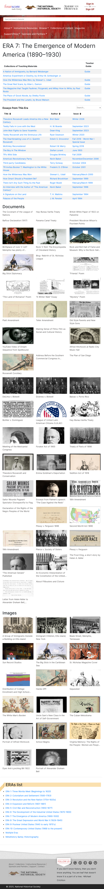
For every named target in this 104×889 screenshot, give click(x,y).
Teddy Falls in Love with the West (19, 126)
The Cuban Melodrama (80, 715)
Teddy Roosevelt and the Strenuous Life (22, 134)
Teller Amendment (44, 320)
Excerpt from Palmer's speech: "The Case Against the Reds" (50, 501)
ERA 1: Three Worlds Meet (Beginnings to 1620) (28, 791)
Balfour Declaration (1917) (15, 220)
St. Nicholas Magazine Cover (83, 662)
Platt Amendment (11, 320)
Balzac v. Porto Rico (79, 396)
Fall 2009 (76, 154)
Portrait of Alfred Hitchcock (16, 742)
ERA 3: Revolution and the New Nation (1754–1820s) (31, 799)
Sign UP (90, 9)
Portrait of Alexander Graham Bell (50, 770)
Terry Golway (56, 163)
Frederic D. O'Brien (59, 167)
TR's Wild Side (10, 154)
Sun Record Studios (12, 662)
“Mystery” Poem (77, 297)
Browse (43, 28)
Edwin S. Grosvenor (59, 139)
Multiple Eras (12, 832)
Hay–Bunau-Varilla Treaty (48, 212)
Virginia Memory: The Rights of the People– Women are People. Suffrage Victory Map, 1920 (85, 743)
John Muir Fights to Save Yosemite (20, 130)
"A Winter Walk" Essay (46, 297)
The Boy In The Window (14, 150)
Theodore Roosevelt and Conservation (14, 474)
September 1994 (80, 194)
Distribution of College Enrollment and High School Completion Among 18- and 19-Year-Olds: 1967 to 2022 (18, 690)
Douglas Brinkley (58, 154)
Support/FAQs (11, 34)
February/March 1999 (82, 183)
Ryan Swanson (57, 134)
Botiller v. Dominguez (13, 420)
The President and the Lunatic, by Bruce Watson (26, 100)
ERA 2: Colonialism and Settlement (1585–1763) (28, 795)
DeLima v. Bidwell (11, 396)
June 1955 (77, 150)
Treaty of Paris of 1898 (81, 446)
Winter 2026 (78, 119)
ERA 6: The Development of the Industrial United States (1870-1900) (38, 812)
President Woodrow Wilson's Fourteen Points (83, 222)
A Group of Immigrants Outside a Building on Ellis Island (17, 637)
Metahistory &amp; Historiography (22, 837)
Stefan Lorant (56, 150)
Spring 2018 (78, 146)
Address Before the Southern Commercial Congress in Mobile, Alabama (50, 357)
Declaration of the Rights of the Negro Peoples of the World (18, 509)
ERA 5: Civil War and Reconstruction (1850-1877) (29, 808)
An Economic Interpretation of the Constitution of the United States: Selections (50, 574)
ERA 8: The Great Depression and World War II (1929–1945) (34, 820)
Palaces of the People (13, 198)
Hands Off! (41, 689)
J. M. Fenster (56, 198)
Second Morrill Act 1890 (81, 526)
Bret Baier (54, 119)
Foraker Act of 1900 (45, 446)
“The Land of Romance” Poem (17, 297)
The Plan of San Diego (80, 355)
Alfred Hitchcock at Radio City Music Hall (84, 348)
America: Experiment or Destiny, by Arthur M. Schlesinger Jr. (32, 75)
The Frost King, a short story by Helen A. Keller (85, 556)
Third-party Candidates (14, 163)
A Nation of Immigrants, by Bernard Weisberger (25, 71)
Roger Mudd (56, 183)
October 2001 (79, 167)
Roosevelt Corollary (12, 373)
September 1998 (80, 187)
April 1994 (77, 198)
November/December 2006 (85, 158)
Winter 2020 (78, 134)
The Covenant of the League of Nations (18, 213)
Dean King (55, 130)
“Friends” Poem (77, 273)
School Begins (43, 742)
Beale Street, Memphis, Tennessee (81, 637)
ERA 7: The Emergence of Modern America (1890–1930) (32, 816)
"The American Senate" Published (13, 574)
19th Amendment (11, 549)
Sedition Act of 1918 (79, 473)
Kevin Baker (55, 158)
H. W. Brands (56, 126)
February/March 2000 (82, 174)
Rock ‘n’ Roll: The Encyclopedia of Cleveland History (51, 248)
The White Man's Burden (14, 715)
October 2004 (79, 163)
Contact (41, 866)
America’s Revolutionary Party (17, 158)
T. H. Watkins (56, 194)
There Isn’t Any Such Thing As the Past (21, 183)
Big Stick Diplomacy (12, 273)
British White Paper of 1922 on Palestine (84, 213)
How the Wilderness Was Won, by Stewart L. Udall (27, 80)
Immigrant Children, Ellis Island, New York (51, 637)
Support (32, 866)
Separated (75, 689)
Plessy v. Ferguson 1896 (47, 526)
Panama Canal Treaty (46, 220)
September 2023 (80, 126)
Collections (19, 864)
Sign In (90, 3)
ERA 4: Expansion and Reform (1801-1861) (26, 804)
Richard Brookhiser (59, 178)
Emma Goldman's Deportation (50, 473)
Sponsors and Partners (33, 34)
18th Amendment (78, 499)
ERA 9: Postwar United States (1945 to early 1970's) (31, 824)
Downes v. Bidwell (44, 396)
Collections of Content (61, 28)
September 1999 (80, 178)
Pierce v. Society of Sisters (49, 549)
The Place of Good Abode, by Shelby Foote (24, 95)
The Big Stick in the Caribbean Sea (50, 664)
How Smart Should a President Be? (20, 178)
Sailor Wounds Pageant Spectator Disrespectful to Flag (18, 501)
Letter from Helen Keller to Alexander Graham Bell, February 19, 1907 (15, 601)
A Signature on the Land (14, 194)
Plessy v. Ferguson (78, 549)
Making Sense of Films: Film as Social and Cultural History (50, 330)
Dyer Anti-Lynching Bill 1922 (16, 768)
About (7, 28)
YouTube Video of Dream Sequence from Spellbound (16, 348)
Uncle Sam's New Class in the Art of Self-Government (50, 717)
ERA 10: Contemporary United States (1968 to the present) (34, 828)
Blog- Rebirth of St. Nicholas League (50, 257)
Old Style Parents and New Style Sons (82, 322)
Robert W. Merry (58, 146)
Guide (87, 71)
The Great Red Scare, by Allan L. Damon (22, 84)
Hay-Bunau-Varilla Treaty (81, 420)
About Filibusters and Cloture (50, 581)
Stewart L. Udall (57, 174)
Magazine (80, 28)
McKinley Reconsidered (14, 146)
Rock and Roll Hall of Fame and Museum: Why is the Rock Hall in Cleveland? (85, 249)
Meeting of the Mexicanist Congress (15, 448)
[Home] (13, 7)
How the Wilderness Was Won (17, 174)
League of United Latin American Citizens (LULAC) (49, 421)
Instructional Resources (26, 28)
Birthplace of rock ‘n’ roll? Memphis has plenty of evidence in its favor (15, 249)
